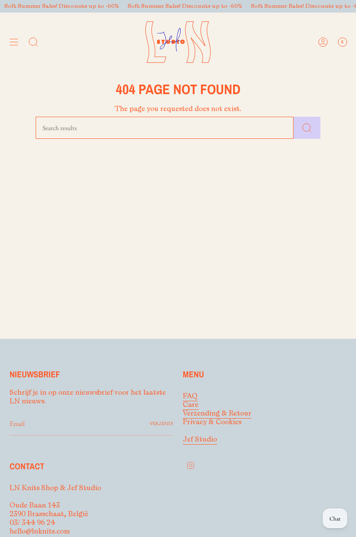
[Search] (306, 128)
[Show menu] (14, 42)
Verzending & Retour (217, 413)
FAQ (190, 396)
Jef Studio (200, 439)
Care (190, 404)
